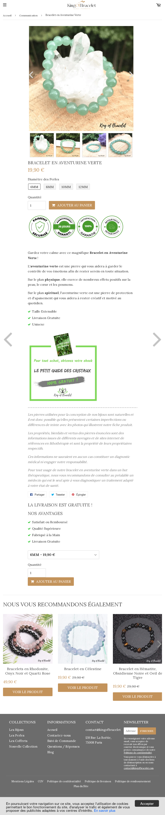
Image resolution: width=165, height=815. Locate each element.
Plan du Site (81, 786)
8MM (50, 187)
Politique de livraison (98, 781)
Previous (32, 74)
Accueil (7, 15)
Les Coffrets (18, 741)
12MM (83, 187)
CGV (40, 781)
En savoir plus (105, 810)
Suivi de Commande (61, 741)
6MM (34, 187)
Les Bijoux (16, 730)
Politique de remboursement (133, 781)
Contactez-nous (59, 735)
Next (130, 74)
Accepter (147, 803)
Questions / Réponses (63, 746)
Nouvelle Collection (23, 746)
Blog (50, 752)
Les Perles (16, 735)
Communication (28, 15)
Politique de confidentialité (138, 752)
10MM (66, 187)
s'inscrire (147, 730)
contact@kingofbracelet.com (107, 730)
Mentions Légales (22, 781)
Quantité (34, 197)
